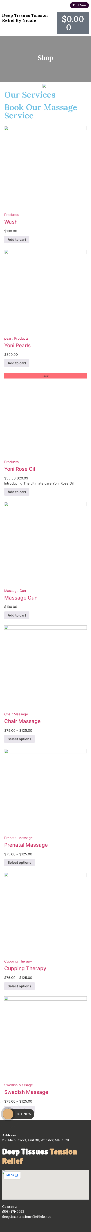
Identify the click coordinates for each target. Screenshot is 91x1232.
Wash (11, 222)
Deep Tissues (39, 1156)
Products (11, 215)
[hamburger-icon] (84, 11)
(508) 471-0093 (13, 1211)
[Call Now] (8, 1114)
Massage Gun (15, 590)
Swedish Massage (18, 1085)
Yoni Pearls (17, 345)
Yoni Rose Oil (19, 469)
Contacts (9, 1206)
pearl (8, 338)
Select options (19, 739)
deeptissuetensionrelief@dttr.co (26, 1217)
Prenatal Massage (18, 838)
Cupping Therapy (18, 961)
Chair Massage (16, 714)
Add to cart (17, 239)
